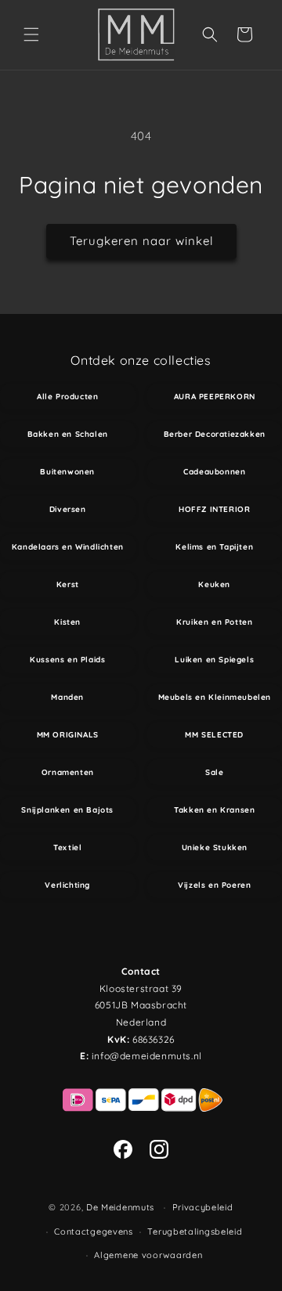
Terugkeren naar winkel (141, 240)
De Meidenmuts (120, 1207)
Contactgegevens (93, 1231)
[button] (31, 34)
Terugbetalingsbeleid (194, 1231)
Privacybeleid (202, 1207)
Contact (141, 971)
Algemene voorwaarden (148, 1255)
